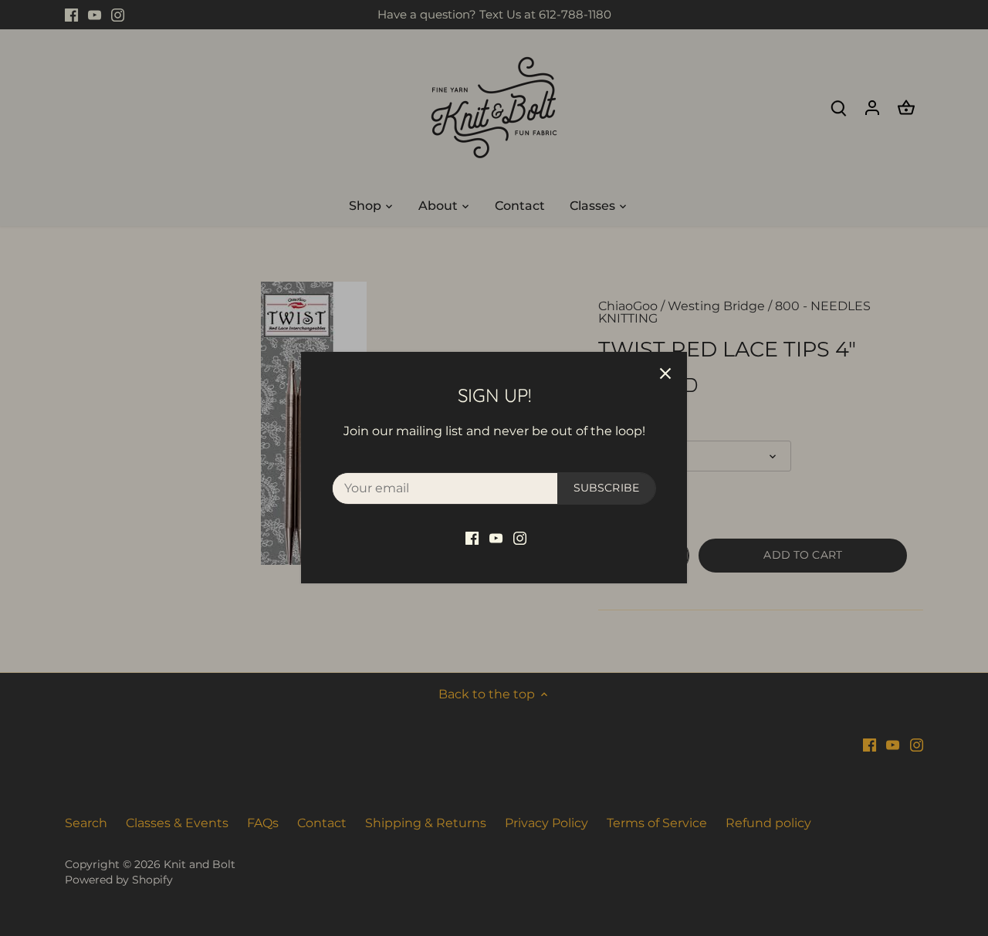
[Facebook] (472, 537)
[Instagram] (519, 537)
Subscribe (606, 488)
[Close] (665, 373)
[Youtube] (495, 537)
